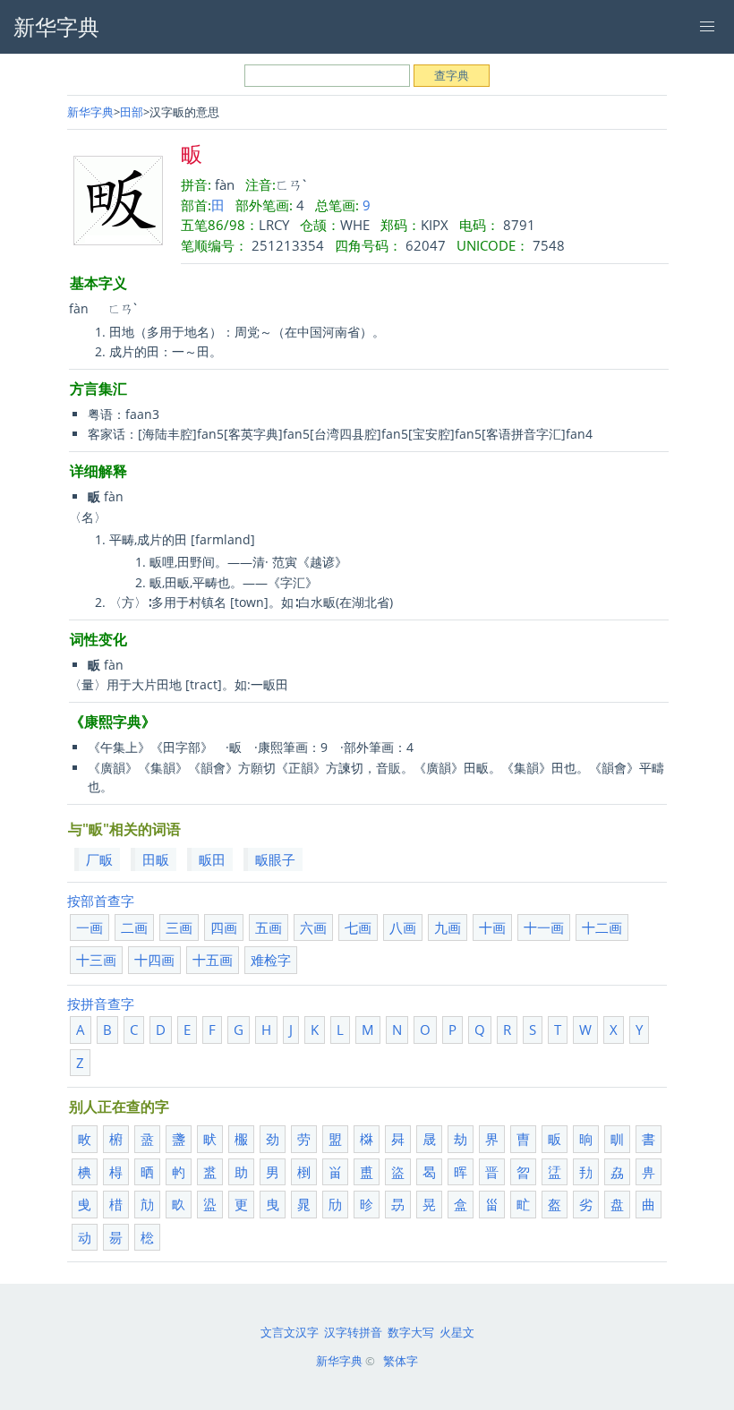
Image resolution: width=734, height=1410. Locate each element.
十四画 (154, 960)
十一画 (544, 927)
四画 (223, 927)
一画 (89, 927)
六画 (313, 927)
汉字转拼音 (353, 1332)
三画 (179, 927)
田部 (131, 112)
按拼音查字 (100, 1004)
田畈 (155, 859)
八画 (402, 927)
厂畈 (99, 859)
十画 (492, 927)
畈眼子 (275, 859)
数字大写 (411, 1332)
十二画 (602, 927)
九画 (447, 927)
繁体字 (400, 1361)
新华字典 (90, 112)
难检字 (271, 960)
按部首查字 (100, 901)
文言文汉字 (289, 1332)
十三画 (96, 960)
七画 (358, 927)
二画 (134, 927)
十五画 (212, 960)
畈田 (212, 859)
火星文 (457, 1332)
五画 (268, 927)
